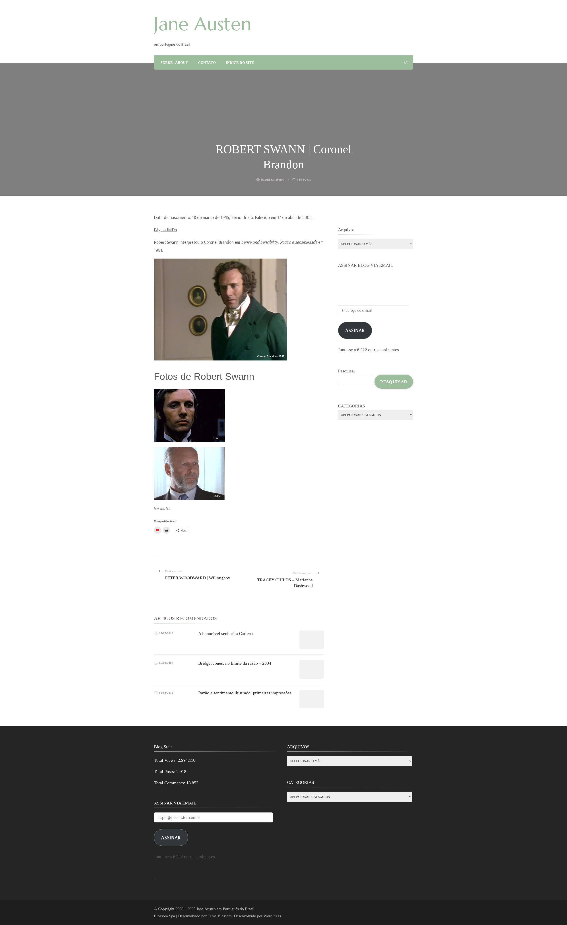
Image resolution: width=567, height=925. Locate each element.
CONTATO (207, 62)
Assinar (355, 330)
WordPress (272, 916)
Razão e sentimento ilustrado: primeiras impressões (244, 692)
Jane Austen (202, 24)
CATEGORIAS (351, 405)
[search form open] (406, 62)
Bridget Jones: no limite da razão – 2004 (234, 663)
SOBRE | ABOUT (174, 62)
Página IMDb (165, 229)
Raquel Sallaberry (272, 179)
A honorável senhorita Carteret (226, 633)
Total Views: (166, 760)
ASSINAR (171, 837)
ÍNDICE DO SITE (240, 62)
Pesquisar (346, 370)
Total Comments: (170, 782)
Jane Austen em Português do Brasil (225, 909)
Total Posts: (165, 771)
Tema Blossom (220, 916)
